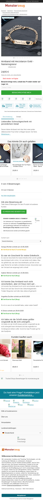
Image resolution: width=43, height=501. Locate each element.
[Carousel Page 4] (22, 178)
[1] (14, 58)
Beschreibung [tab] (7, 117)
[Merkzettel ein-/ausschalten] (39, 53)
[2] (15, 57)
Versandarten (6, 422)
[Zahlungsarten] (21, 404)
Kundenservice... (26, 395)
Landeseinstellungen (8, 428)
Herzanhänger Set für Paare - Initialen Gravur (21, 165)
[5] (20, 57)
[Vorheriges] (3, 37)
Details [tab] (18, 117)
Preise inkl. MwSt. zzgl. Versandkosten (11, 75)
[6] (22, 57)
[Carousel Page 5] (24, 178)
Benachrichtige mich (21, 92)
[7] (24, 57)
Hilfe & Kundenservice (9, 411)
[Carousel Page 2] (19, 178)
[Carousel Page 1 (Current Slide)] (17, 178)
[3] (17, 57)
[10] (29, 57)
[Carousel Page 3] (20, 178)
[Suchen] (30, 6)
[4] (19, 57)
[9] (27, 57)
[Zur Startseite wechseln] (16, 5)
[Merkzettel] (34, 6)
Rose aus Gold (17, 360)
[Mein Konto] (39, 6)
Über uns (4, 417)
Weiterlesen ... (6, 134)
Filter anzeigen (8, 196)
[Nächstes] (39, 37)
